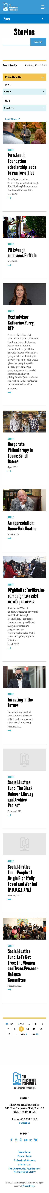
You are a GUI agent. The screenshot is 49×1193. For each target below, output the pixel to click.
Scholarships (24, 1165)
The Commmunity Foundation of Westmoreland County (24, 1170)
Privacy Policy (28, 1186)
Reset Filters (11, 119)
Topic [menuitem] (8, 84)
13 (9, 1034)
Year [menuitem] (7, 101)
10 (27, 1028)
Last (35, 1034)
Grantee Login (24, 1156)
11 (34, 1028)
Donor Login (24, 1152)
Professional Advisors (24, 1160)
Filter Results (13, 77)
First (10, 1023)
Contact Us (24, 1123)
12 (41, 1028)
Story (11, 150)
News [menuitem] (7, 19)
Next (23, 1034)
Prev (21, 1023)
